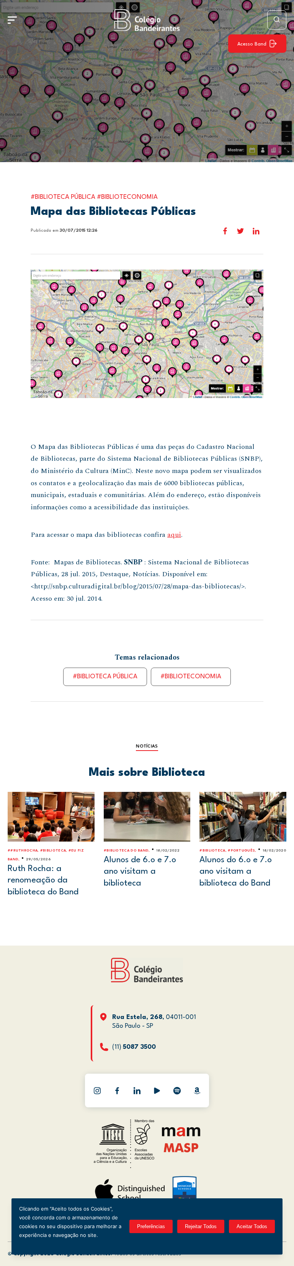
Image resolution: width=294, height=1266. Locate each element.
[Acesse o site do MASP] (181, 1147)
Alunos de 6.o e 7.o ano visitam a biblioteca (140, 871)
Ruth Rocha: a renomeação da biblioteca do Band (43, 880)
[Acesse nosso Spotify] (177, 1090)
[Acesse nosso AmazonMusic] (196, 1090)
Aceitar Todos (252, 1226)
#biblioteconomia (190, 676)
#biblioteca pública (105, 676)
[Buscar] (277, 20)
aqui (174, 535)
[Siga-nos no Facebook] (117, 1090)
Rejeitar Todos (201, 1226)
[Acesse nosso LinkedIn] (137, 1090)
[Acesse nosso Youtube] (157, 1090)
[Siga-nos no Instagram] (97, 1090)
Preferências (151, 1226)
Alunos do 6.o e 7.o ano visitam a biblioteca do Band (235, 871)
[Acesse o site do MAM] (181, 1134)
